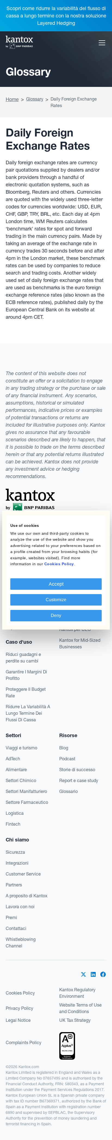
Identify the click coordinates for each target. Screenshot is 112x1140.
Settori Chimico (21, 780)
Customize (56, 599)
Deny (56, 615)
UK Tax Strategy (75, 1020)
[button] (100, 42)
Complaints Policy (23, 1042)
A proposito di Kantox (26, 895)
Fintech (13, 824)
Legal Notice (18, 1020)
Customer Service (23, 874)
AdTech (13, 758)
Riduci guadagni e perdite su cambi (23, 658)
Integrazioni (17, 863)
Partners (14, 884)
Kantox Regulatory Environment (77, 993)
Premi (11, 917)
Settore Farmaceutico (27, 802)
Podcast (67, 758)
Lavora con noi (20, 906)
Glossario (68, 791)
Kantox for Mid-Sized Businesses (79, 643)
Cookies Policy (20, 993)
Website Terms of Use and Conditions (80, 1008)
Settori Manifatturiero (26, 791)
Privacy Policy (19, 1008)
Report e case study (78, 780)
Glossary (34, 99)
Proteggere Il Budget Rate (26, 692)
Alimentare (16, 769)
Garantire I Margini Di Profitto (26, 675)
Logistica (15, 813)
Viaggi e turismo (21, 747)
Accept (56, 584)
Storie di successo (77, 769)
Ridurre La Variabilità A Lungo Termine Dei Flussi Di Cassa (28, 713)
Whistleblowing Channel (21, 943)
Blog (63, 747)
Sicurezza (15, 852)
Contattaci (16, 928)
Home (12, 99)
